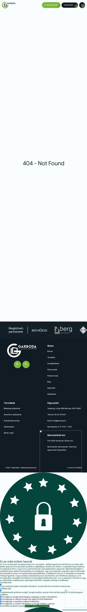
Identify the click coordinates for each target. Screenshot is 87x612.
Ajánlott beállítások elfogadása (37, 606)
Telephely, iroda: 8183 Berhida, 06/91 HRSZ (64, 408)
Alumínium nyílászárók (12, 415)
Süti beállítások (6, 606)
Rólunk (50, 351)
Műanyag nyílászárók (12, 408)
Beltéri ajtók (9, 433)
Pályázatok (51, 394)
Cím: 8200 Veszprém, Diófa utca (60, 441)
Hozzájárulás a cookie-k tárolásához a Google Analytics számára (28, 604)
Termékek (51, 357)
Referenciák (52, 370)
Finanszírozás (52, 376)
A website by (74, 468)
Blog (49, 382)
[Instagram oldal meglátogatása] (26, 364)
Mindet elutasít (18, 606)
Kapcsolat (51, 388)
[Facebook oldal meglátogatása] (17, 364)
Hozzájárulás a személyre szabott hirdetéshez (20, 601)
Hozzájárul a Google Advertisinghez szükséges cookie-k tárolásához (29, 597)
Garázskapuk (9, 427)
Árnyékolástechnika (11, 421)
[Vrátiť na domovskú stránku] (9, 5)
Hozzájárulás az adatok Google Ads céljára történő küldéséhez (27, 599)
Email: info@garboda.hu (56, 421)
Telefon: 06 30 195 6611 (56, 415)
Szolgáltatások (53, 363)
